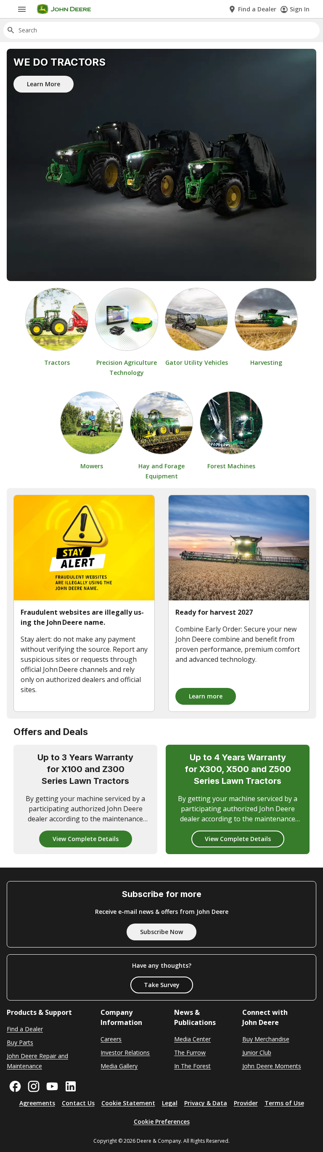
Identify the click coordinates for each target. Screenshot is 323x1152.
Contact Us (78, 1103)
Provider (246, 1103)
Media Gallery (119, 1066)
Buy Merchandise (265, 1039)
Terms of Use (284, 1103)
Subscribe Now (161, 932)
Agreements (37, 1103)
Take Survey (162, 985)
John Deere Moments (271, 1066)
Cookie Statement (128, 1103)
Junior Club (256, 1052)
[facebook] (15, 1086)
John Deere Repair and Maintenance (37, 1061)
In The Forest (192, 1066)
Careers (111, 1039)
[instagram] (33, 1086)
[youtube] (52, 1086)
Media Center (192, 1039)
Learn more (205, 696)
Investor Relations (125, 1052)
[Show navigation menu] (21, 9)
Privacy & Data (205, 1103)
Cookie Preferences (162, 1121)
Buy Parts (20, 1042)
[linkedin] (70, 1086)
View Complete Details (86, 839)
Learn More (43, 84)
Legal (169, 1103)
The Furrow (190, 1052)
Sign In (300, 9)
